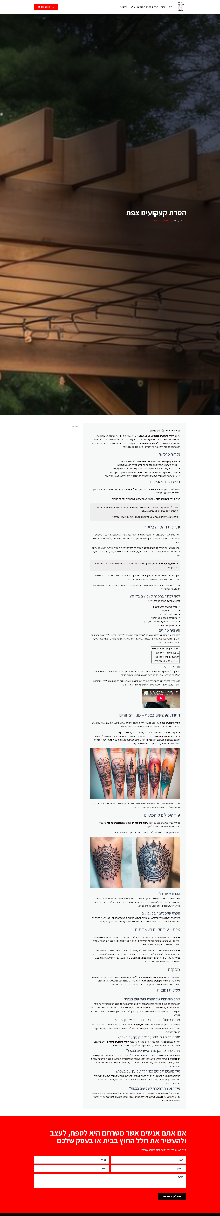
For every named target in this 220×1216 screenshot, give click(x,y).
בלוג (133, 7)
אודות (163, 7)
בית (170, 7)
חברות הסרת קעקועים (147, 7)
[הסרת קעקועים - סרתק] (180, 7)
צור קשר (124, 7)
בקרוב (75, 425)
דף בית (183, 220)
